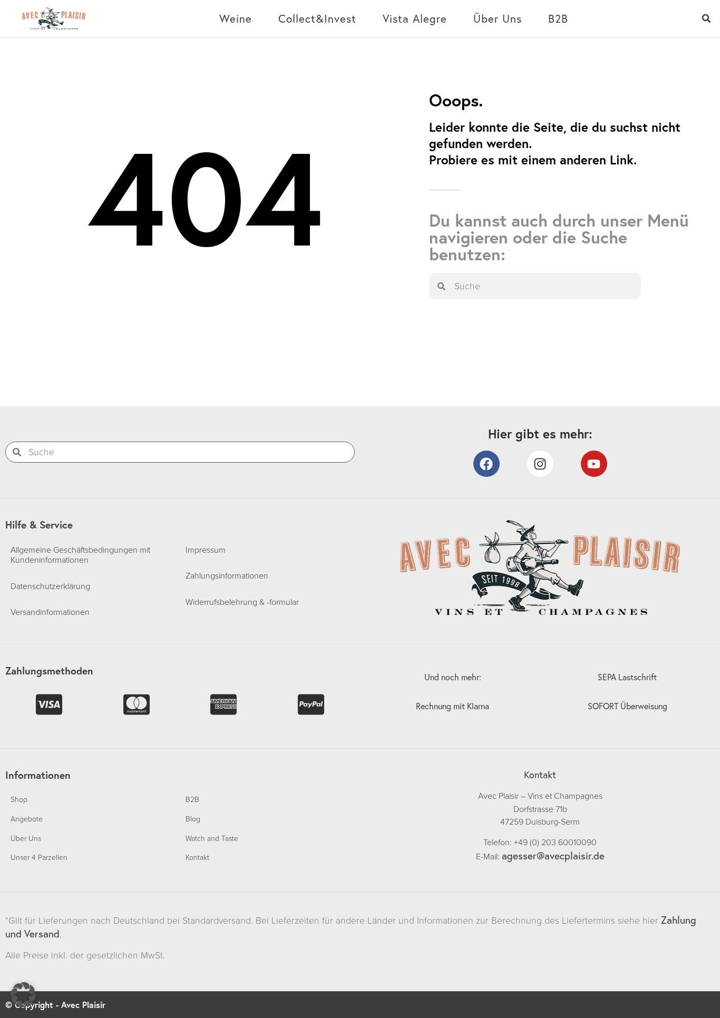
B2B (558, 18)
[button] (706, 18)
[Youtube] (594, 464)
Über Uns (497, 18)
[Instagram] (540, 464)
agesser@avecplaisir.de (553, 855)
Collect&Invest (317, 18)
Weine (235, 18)
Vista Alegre (415, 18)
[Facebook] (486, 464)
